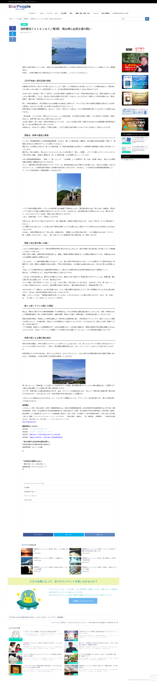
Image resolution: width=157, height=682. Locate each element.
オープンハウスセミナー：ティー (41, 431)
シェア (12, 29)
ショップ (95, 13)
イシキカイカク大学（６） (38, 429)
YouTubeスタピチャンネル (120, 13)
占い (56, 13)
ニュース (49, 13)
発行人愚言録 (105, 13)
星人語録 (63, 13)
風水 (71, 13)
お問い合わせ (28, 500)
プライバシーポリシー (30, 495)
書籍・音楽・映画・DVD (83, 13)
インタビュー (32, 13)
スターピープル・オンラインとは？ (34, 483)
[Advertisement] (45, 517)
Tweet (12, 34)
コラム (41, 13)
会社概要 (26, 487)
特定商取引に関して (30, 491)
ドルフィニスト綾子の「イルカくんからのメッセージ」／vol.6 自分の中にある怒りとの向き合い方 (83, 622)
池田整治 (24, 24)
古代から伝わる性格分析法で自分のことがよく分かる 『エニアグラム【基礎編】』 (38, 617)
